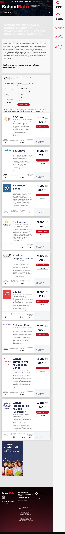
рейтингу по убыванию (22, 110)
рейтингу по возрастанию (38, 110)
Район (6, 94)
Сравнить (42, 130)
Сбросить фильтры (36, 111)
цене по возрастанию (23, 111)
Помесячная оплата (26, 88)
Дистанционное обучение (11, 101)
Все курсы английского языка (25, 495)
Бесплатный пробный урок (26, 93)
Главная (5, 21)
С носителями (24, 97)
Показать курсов (23, 104)
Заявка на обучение (42, 126)
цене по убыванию (10, 111)
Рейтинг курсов (23, 492)
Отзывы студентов (23, 497)
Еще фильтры (24, 101)
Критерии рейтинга (24, 499)
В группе (7, 77)
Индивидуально (9, 79)
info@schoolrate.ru (6, 503)
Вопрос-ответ (22, 500)
